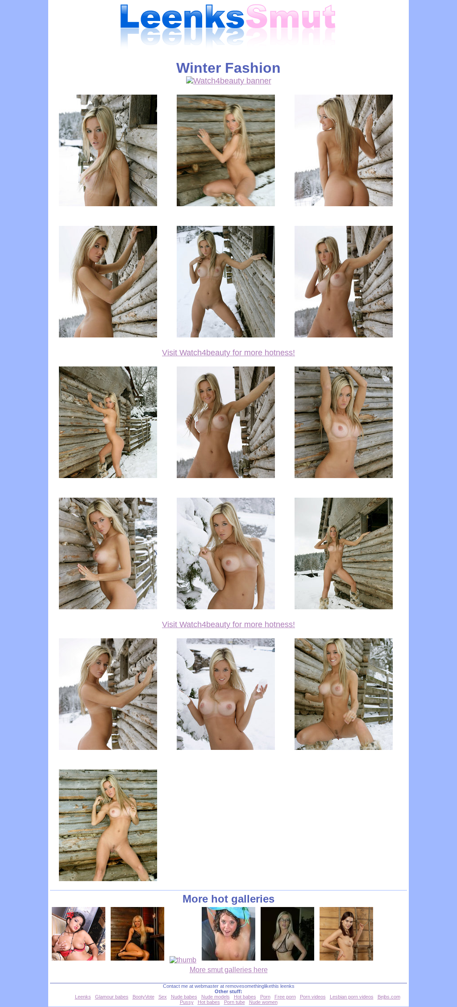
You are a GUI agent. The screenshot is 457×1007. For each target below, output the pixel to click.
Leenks (83, 996)
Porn (265, 996)
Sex (162, 996)
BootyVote (143, 996)
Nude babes (184, 996)
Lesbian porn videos (352, 996)
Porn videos (313, 996)
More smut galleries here (229, 970)
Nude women (263, 1002)
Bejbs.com (389, 996)
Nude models (215, 996)
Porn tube (234, 1002)
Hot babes (245, 996)
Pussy (187, 1002)
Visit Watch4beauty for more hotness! (228, 352)
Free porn (285, 996)
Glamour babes (112, 996)
